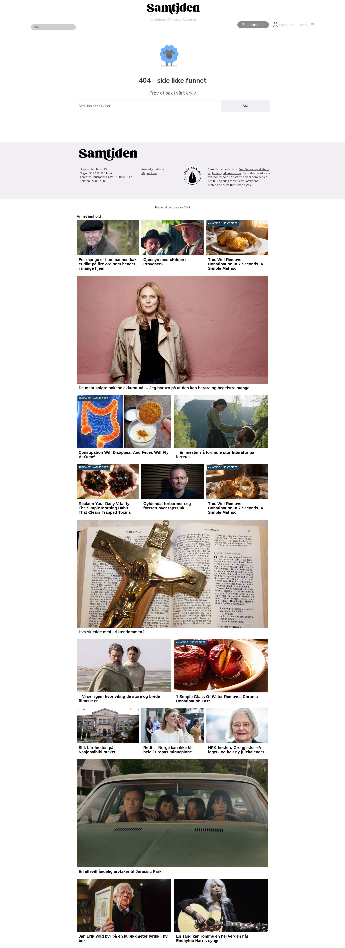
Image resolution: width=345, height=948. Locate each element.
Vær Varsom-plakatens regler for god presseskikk (238, 171)
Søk (246, 106)
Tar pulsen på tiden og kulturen (172, 19)
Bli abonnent (253, 25)
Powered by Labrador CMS (172, 207)
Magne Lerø (149, 173)
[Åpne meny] (305, 25)
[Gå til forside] (172, 8)
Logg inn (286, 25)
